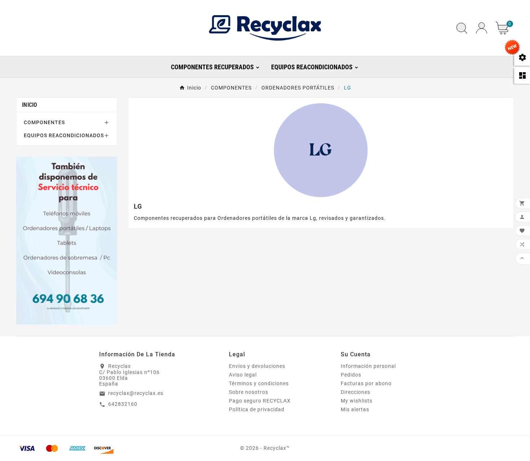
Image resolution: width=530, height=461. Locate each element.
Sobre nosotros (248, 392)
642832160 (122, 404)
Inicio (29, 104)
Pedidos (351, 375)
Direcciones (355, 392)
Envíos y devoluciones (257, 366)
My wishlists (356, 401)
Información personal (368, 366)
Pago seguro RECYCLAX (260, 401)
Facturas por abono (366, 383)
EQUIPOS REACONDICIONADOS (64, 135)
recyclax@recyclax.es (135, 393)
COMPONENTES (44, 122)
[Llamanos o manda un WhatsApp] (66, 240)
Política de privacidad (256, 409)
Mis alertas (355, 409)
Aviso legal (243, 375)
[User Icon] (481, 28)
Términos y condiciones (259, 383)
